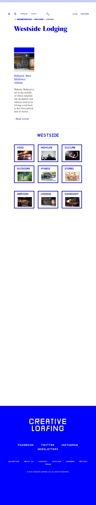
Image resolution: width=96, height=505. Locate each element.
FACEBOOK (26, 445)
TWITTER (47, 445)
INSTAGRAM (69, 445)
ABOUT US (29, 462)
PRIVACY (83, 462)
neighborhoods (24, 19)
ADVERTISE (13, 462)
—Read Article (21, 118)
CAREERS (70, 462)
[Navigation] (8, 14)
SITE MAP (56, 462)
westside (38, 19)
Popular (24, 14)
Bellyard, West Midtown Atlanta (22, 79)
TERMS (48, 464)
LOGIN (74, 14)
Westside (48, 135)
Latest (34, 14)
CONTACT (43, 462)
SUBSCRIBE (85, 14)
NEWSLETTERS (48, 449)
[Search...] (15, 14)
